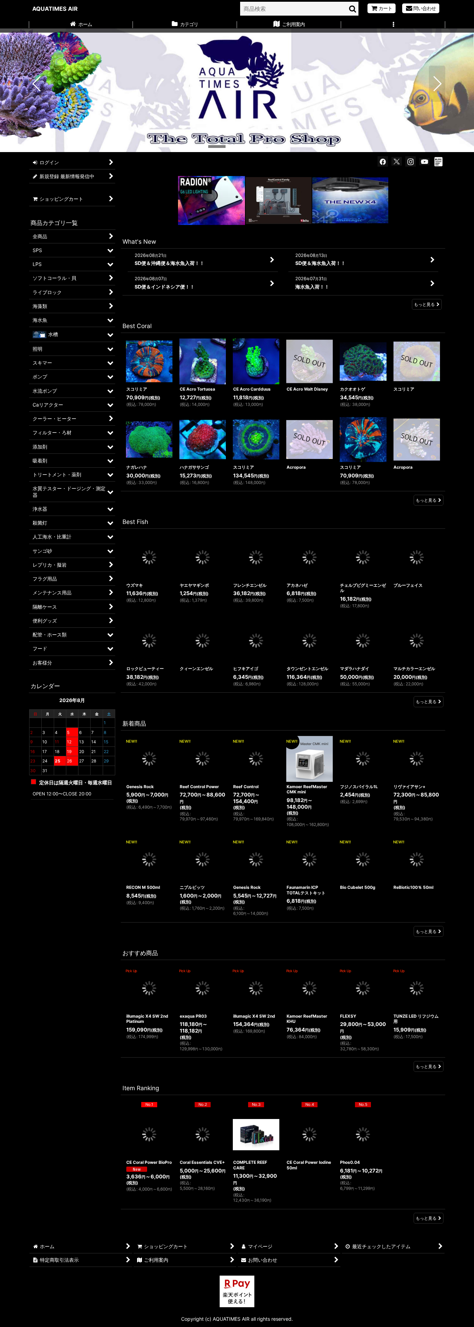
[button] (393, 25)
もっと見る (424, 304)
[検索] (353, 8)
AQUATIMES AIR (55, 8)
